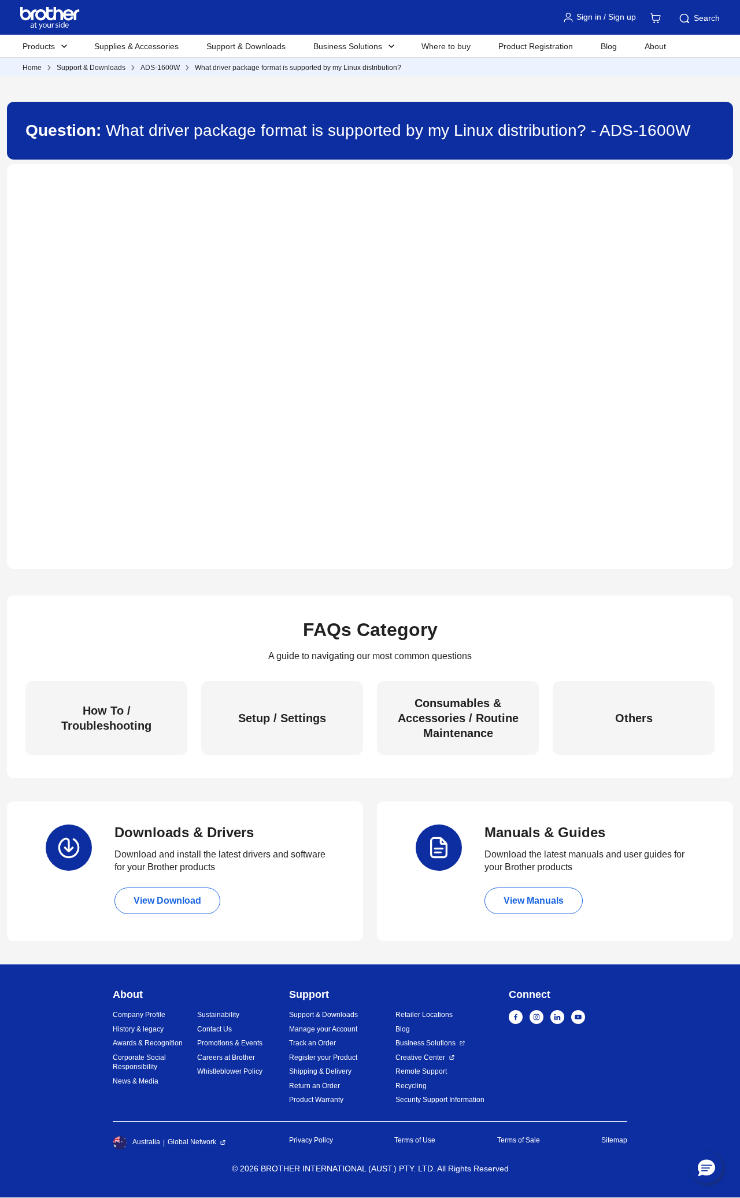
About (655, 46)
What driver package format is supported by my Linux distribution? (298, 68)
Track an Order (312, 1043)
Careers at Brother (226, 1057)
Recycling (411, 1086)
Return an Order (314, 1086)
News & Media (135, 1081)
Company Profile (139, 1015)
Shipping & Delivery (320, 1071)
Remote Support (421, 1071)
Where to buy (446, 46)
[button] (706, 1167)
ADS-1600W (160, 68)
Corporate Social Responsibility (139, 1062)
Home (32, 68)
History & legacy (138, 1029)
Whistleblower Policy (229, 1071)
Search (707, 18)
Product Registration (535, 46)
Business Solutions (425, 1043)
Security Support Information (439, 1100)
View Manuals (534, 900)
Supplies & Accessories (136, 46)
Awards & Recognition (148, 1043)
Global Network (192, 1142)
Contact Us (214, 1029)
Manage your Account (323, 1029)
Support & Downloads (246, 46)
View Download (167, 900)
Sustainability (218, 1015)
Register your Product (323, 1057)
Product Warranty (316, 1100)
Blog (609, 46)
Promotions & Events (229, 1043)
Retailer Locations (424, 1015)
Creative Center (420, 1057)
